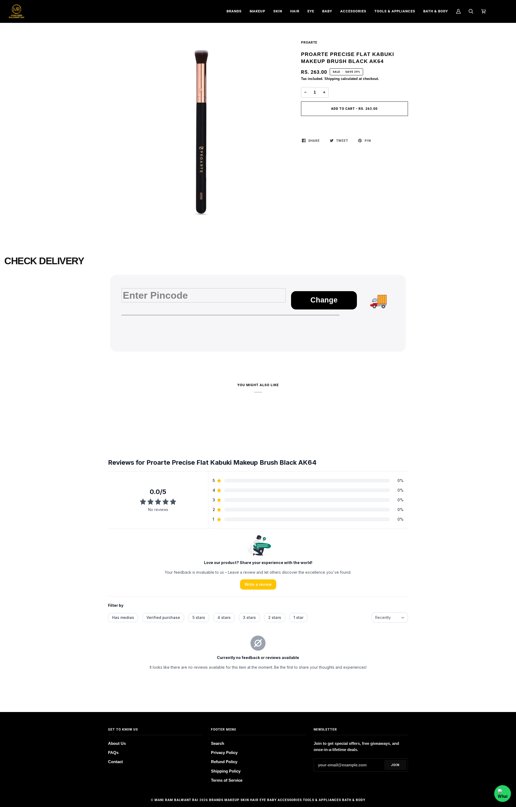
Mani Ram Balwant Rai (176, 800)
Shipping (332, 79)
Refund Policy (224, 762)
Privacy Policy (224, 752)
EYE (263, 800)
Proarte (309, 42)
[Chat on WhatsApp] (502, 793)
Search (217, 743)
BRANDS (216, 800)
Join (395, 765)
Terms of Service (226, 780)
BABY (272, 800)
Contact (115, 762)
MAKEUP (231, 800)
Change (324, 300)
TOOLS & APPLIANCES (322, 800)
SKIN (245, 800)
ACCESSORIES (290, 800)
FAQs (113, 752)
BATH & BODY (353, 800)
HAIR (254, 800)
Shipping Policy (226, 771)
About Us (117, 743)
